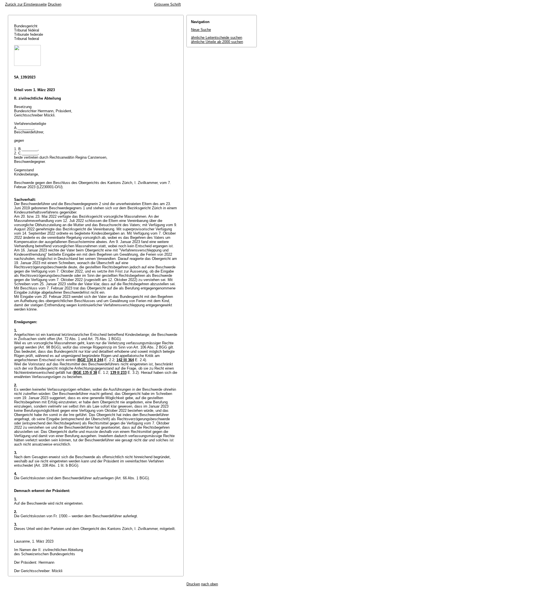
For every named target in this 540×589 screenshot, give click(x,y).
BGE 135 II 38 (85, 372)
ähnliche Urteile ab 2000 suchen (217, 42)
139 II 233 (118, 372)
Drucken (54, 4)
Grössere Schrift (167, 4)
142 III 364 (125, 360)
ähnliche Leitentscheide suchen (216, 37)
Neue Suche (201, 30)
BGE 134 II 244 (90, 360)
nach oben (209, 584)
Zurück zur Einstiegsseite (26, 4)
